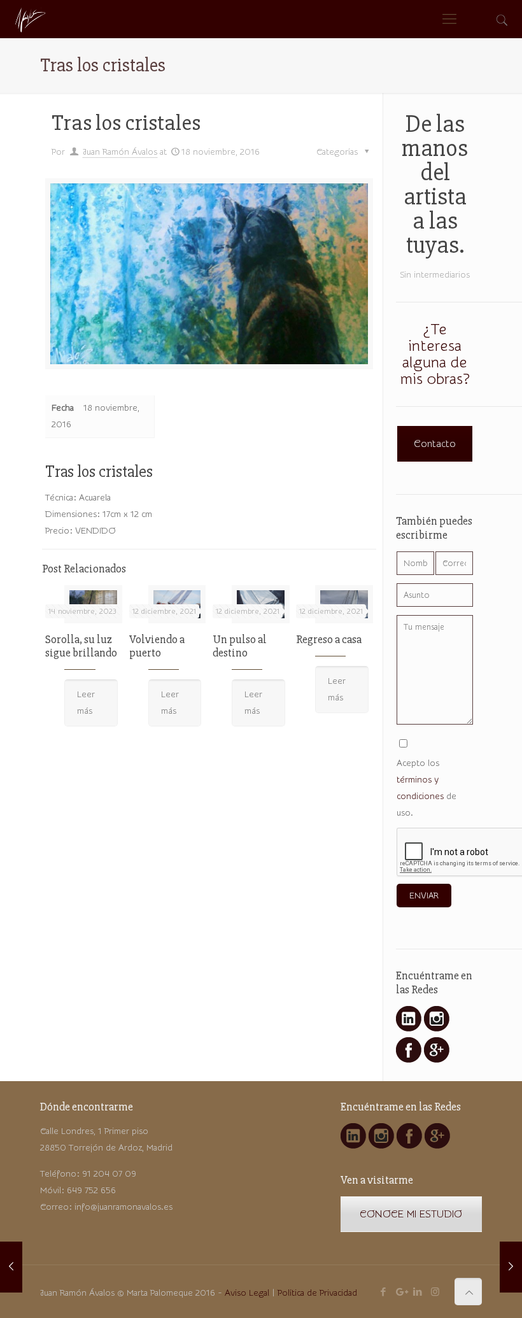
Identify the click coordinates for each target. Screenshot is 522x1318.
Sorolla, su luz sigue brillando (81, 646)
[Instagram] (435, 1292)
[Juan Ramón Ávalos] (29, 19)
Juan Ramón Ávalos (120, 152)
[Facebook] (383, 1292)
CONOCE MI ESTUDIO (411, 1214)
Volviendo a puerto (157, 646)
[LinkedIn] (418, 1292)
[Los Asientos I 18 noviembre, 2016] (11, 1267)
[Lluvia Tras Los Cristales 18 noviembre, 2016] (511, 1267)
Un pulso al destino (240, 646)
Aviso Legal (247, 1293)
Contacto (435, 444)
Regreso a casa (329, 639)
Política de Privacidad (317, 1293)
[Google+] (400, 1292)
